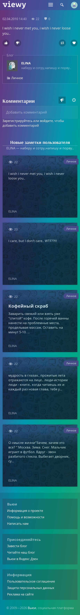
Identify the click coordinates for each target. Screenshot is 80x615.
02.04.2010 (10, 19)
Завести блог (17, 546)
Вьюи (32, 608)
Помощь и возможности (25, 517)
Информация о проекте (25, 511)
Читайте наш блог (21, 552)
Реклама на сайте (20, 594)
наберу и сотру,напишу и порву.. (46, 65)
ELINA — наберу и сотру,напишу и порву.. (40, 148)
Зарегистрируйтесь (17, 121)
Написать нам (17, 523)
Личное (17, 78)
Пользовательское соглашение (31, 581)
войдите (46, 121)
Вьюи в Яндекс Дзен (22, 559)
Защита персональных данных (30, 588)
